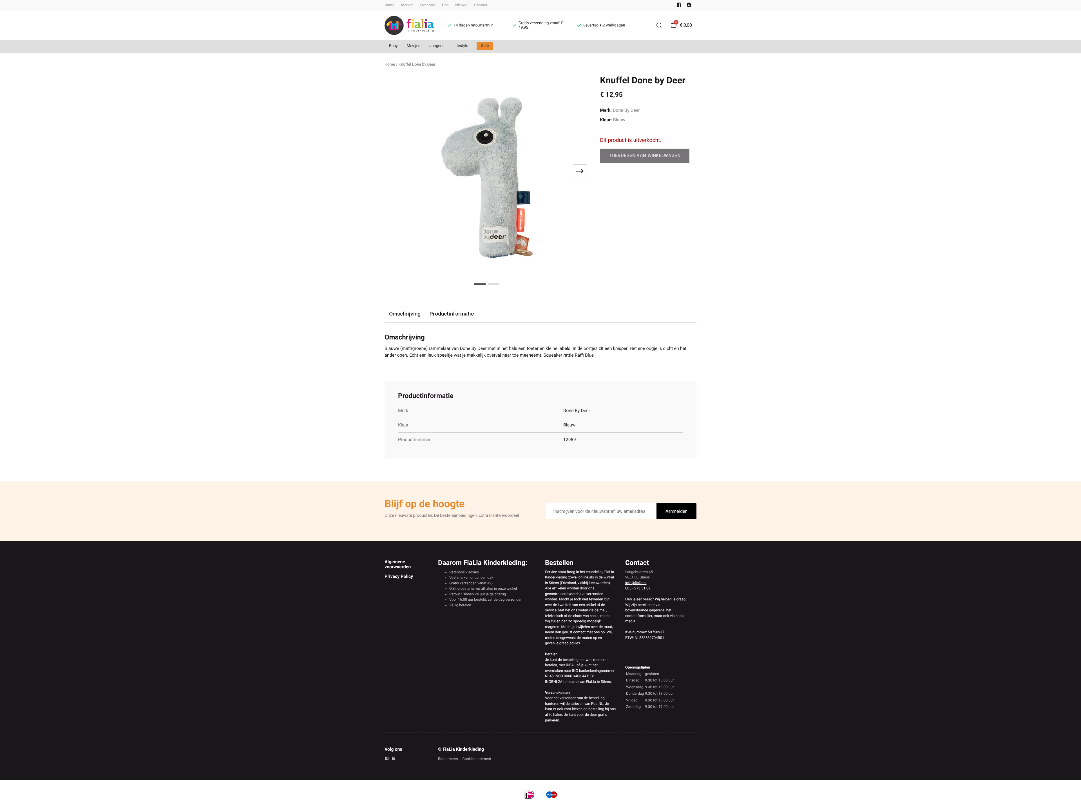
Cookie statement (476, 759)
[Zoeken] (659, 25)
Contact (480, 5)
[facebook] (679, 6)
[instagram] (689, 6)
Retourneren (448, 759)
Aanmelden (676, 511)
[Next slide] (579, 171)
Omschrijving (405, 313)
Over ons (427, 5)
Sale (485, 46)
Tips (444, 5)
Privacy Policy (399, 576)
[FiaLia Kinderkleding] (409, 25)
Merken (407, 5)
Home (389, 5)
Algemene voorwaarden (398, 564)
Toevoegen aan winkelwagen (644, 155)
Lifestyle (461, 46)
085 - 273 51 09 (638, 588)
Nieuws (461, 5)
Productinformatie (452, 313)
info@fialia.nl (635, 583)
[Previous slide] (393, 171)
